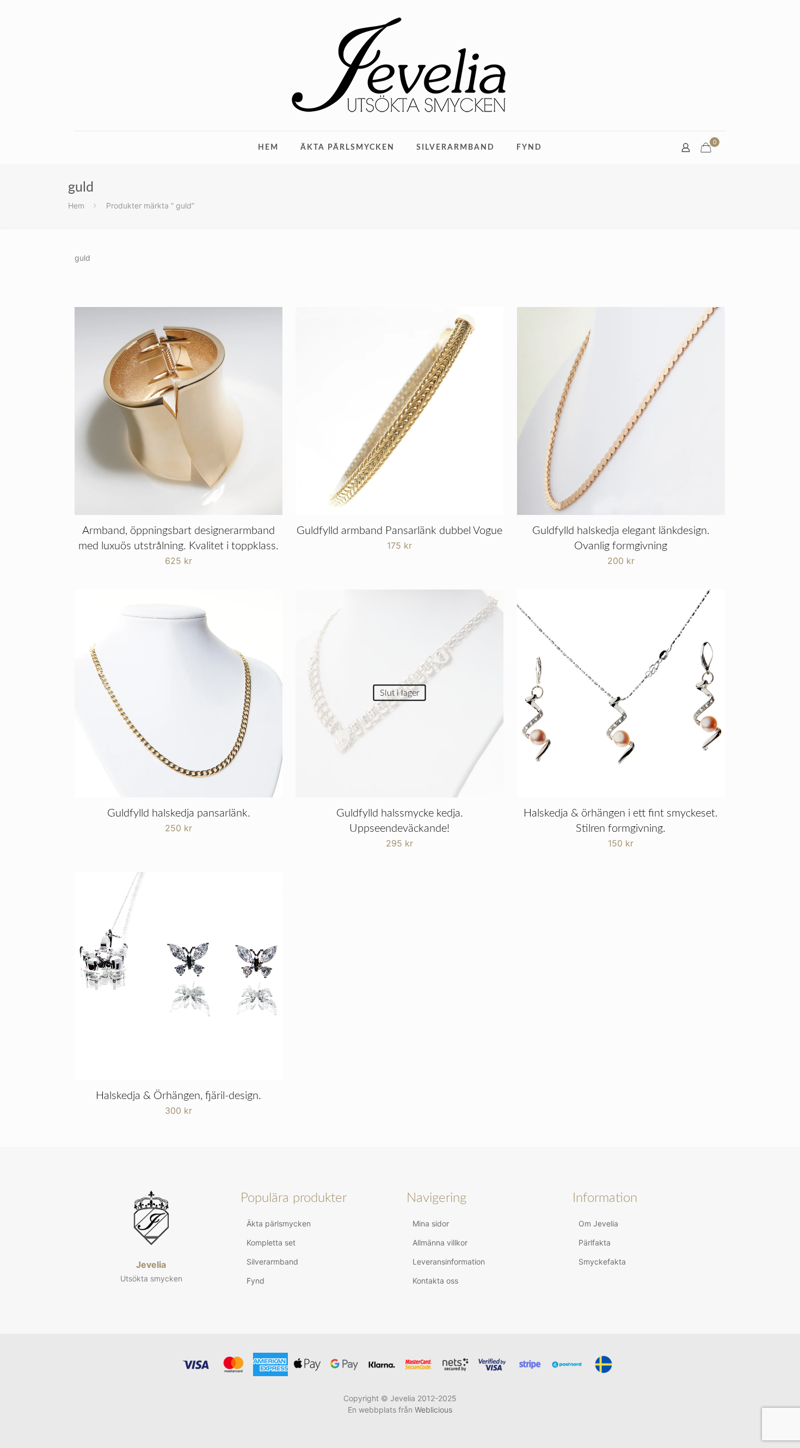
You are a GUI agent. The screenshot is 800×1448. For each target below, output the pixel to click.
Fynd (255, 1280)
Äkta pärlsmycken (279, 1223)
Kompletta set (271, 1242)
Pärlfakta (595, 1242)
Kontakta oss (435, 1280)
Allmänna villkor (440, 1242)
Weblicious (433, 1409)
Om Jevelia (598, 1223)
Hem (76, 205)
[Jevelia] (400, 65)
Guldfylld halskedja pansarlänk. (178, 813)
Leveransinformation (449, 1261)
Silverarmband (272, 1261)
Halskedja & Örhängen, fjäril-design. (178, 1095)
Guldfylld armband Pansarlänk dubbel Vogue (399, 530)
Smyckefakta (602, 1261)
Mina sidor (431, 1223)
